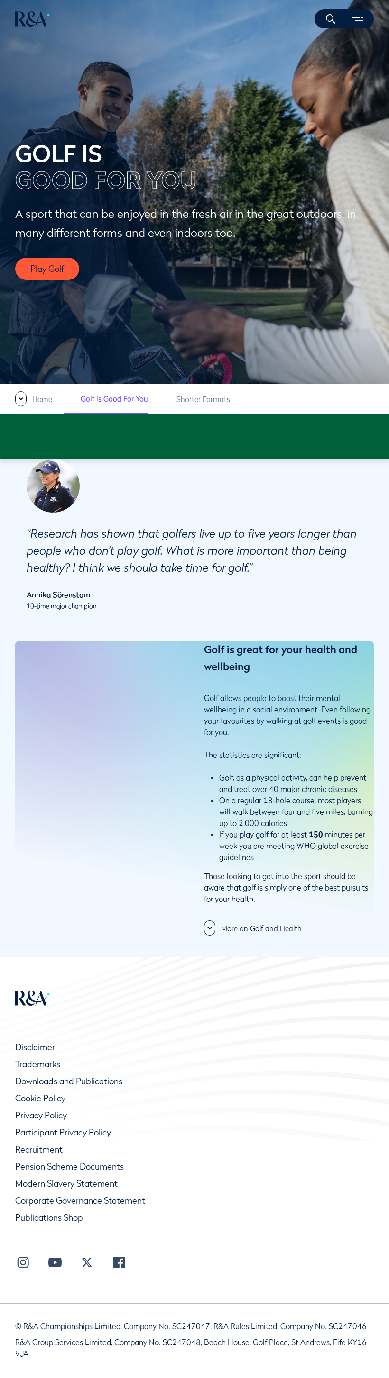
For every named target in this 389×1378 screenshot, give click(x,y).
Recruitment (39, 1149)
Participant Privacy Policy (63, 1132)
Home (42, 399)
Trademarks (37, 1064)
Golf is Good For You (114, 398)
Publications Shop (49, 1218)
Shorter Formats (203, 399)
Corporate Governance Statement (80, 1201)
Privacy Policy (41, 1115)
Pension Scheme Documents (69, 1166)
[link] (33, 399)
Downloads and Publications (68, 1081)
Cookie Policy (40, 1098)
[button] (330, 19)
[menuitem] (32, 19)
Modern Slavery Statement (66, 1184)
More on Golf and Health (261, 928)
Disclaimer (35, 1047)
